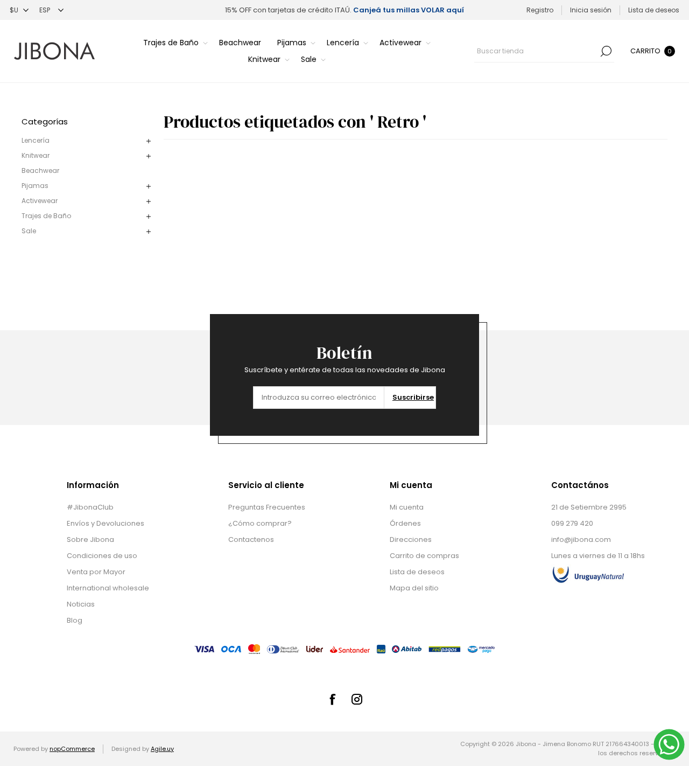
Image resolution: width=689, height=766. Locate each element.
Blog (74, 620)
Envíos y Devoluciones (105, 523)
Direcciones (411, 539)
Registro (539, 10)
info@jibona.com (581, 539)
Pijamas (35, 185)
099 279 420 (572, 523)
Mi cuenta (407, 507)
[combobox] (536, 51)
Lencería (36, 140)
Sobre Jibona (90, 539)
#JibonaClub (90, 507)
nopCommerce (72, 748)
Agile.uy (162, 748)
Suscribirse (413, 397)
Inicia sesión (590, 10)
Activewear (40, 200)
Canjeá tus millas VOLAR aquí (408, 10)
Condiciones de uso (102, 556)
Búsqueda (606, 51)
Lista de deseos (417, 572)
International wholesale (108, 588)
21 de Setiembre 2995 (589, 507)
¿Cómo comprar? (260, 523)
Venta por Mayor (96, 572)
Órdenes (405, 523)
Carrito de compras (424, 556)
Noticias (81, 604)
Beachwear (40, 170)
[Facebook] (332, 699)
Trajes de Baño (46, 215)
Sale (29, 230)
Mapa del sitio (414, 588)
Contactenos (251, 539)
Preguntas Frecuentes (266, 507)
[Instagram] (357, 699)
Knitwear (36, 155)
